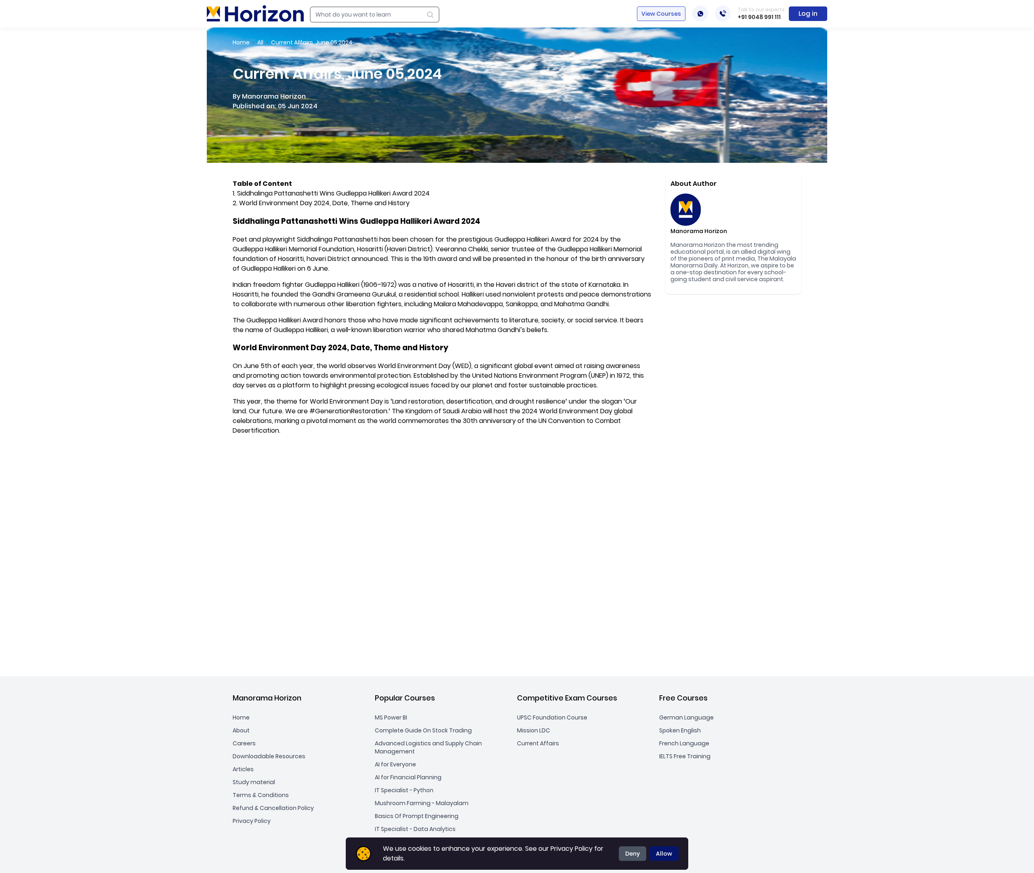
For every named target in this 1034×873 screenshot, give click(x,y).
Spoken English (680, 730)
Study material (254, 782)
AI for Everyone (395, 764)
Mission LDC (533, 730)
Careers (244, 743)
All (260, 42)
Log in (808, 13)
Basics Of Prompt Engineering (416, 816)
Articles (243, 769)
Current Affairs (538, 743)
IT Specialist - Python (404, 790)
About (241, 730)
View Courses (661, 14)
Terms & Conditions (261, 795)
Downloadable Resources (269, 756)
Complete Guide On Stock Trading (423, 730)
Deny (632, 854)
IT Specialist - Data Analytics (415, 829)
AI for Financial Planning (408, 777)
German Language (686, 717)
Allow (664, 854)
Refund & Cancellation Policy (273, 808)
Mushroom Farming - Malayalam (422, 803)
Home (241, 42)
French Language (684, 743)
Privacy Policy (252, 821)
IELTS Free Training (684, 756)
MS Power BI (391, 717)
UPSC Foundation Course (552, 717)
